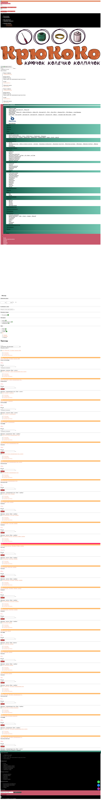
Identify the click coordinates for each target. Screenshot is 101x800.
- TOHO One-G (29, 136)
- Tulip (19, 216)
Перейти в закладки (11, 7)
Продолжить (3, 7)
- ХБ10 (48, 137)
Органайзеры (10, 211)
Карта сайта (6, 786)
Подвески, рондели (11, 139)
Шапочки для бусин (13, 160)
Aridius (14, 798)
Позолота (11, 145)
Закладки (5, 776)
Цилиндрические (13, 167)
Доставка (5, 242)
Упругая (11, 204)
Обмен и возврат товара (9, 765)
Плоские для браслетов (14, 157)
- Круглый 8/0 (17, 114)
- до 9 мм (21, 155)
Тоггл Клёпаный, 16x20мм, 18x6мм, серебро (11, 588)
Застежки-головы (13, 174)
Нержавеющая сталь (13, 143)
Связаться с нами (7, 769)
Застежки (9, 171)
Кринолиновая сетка (12, 207)
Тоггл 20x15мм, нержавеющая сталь (9, 481)
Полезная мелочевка (11, 188)
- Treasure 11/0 (40, 114)
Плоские (11, 164)
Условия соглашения (8, 768)
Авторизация (6, 17)
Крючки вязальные (13, 216)
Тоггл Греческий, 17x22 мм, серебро (9, 523)
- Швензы (95, 143)
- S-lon (23, 136)
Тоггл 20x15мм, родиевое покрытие (9, 716)
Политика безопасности (9, 767)
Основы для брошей (11, 196)
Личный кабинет (7, 23)
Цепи (8, 131)
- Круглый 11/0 (19, 109)
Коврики (11, 223)
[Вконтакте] (98, 785)
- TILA (48, 112)
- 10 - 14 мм (27, 155)
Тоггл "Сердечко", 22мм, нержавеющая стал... (11, 379)
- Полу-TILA (53, 112)
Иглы (10, 221)
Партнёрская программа (9, 785)
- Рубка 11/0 (26, 109)
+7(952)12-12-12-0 (7, 74)
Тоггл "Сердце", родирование (7, 422)
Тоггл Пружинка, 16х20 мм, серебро (9, 609)
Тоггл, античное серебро (6, 673)
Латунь (10, 142)
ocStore (8, 798)
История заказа (6, 775)
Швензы (9, 190)
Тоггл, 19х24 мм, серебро (6, 652)
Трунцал (11, 203)
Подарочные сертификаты (9, 783)
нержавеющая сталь (7, 321)
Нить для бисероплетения (15, 136)
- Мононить (43, 136)
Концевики (9, 150)
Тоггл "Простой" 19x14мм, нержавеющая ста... (11, 694)
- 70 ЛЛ (52, 137)
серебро (4, 331)
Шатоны (9, 127)
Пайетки (9, 129)
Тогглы (10, 186)
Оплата (5, 241)
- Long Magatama (77, 112)
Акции (7, 233)
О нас (4, 237)
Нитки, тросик (10, 133)
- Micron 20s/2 (26, 137)
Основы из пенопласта (12, 209)
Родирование (12, 146)
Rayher (10, 195)
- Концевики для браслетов (45, 143)
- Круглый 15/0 (33, 114)
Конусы (10, 153)
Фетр (8, 192)
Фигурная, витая (13, 205)
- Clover (24, 216)
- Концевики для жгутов (58, 143)
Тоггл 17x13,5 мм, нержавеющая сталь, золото (11, 462)
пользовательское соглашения (14, 794)
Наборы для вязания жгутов (13, 225)
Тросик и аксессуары (14, 134)
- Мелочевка (79, 143)
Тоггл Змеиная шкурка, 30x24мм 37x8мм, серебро (12, 546)
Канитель (9, 198)
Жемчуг (9, 125)
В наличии (5, 315)
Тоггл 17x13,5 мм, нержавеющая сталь (9, 443)
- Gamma (28, 216)
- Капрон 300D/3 (41, 137)
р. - (14, 302)
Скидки (5, 240)
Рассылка (5, 777)
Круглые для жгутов (13, 155)
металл (4, 320)
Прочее (8, 229)
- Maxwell (33, 216)
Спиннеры (11, 218)
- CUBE (73, 114)
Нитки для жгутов (13, 137)
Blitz (10, 194)
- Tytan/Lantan (36, 136)
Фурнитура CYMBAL (12, 148)
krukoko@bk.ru (6, 82)
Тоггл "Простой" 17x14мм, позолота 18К (10, 358)
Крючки (11, 184)
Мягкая (10, 201)
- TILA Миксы (68, 112)
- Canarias (20, 137)
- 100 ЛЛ (56, 137)
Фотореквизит (10, 227)
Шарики (11, 169)
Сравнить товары (11, 11)
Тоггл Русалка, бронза (6, 631)
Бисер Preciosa (12, 123)
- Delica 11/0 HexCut (26, 112)
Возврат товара (6, 779)
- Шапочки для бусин (87, 143)
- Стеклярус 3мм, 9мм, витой (64, 114)
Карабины (11, 179)
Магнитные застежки (12, 162)
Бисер (8, 106)
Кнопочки (11, 181)
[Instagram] (98, 788)
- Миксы (54, 114)
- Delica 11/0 (18, 112)
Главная (5, 335)
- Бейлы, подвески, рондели (25, 143)
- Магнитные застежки (69, 143)
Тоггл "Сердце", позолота (7, 401)
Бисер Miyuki (12, 112)
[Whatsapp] (98, 782)
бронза (4, 328)
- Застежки (35, 143)
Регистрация (6, 16)
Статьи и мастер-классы (9, 239)
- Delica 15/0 (35, 112)
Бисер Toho (11, 114)
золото (4, 330)
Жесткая (11, 200)
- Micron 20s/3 (33, 137)
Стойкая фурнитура (11, 141)
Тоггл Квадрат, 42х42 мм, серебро (8, 567)
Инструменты (10, 213)
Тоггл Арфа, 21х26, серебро (7, 502)
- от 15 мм (32, 155)
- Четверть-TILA (61, 112)
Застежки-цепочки (13, 176)
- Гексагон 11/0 (48, 114)
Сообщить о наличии (5, 367)
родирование (5, 323)
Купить (2, 389)
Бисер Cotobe (12, 109)
